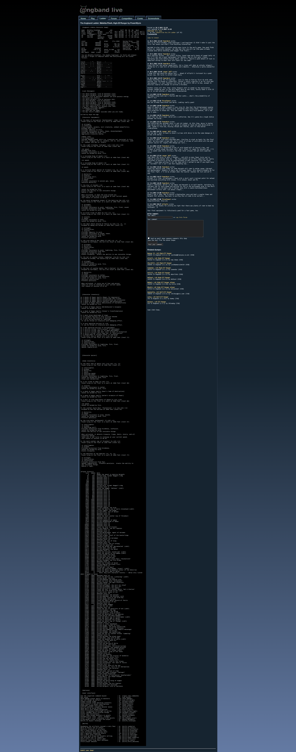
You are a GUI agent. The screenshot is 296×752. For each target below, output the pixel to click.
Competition (127, 18)
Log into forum (181, 217)
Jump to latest (153, 38)
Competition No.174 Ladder (166, 32)
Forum (114, 18)
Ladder (103, 18)
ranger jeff (167, 71)
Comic (140, 18)
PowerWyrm (166, 41)
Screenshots (153, 18)
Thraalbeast (166, 100)
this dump (154, 31)
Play (93, 18)
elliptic (165, 204)
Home (83, 18)
